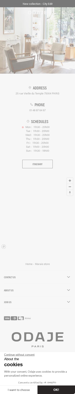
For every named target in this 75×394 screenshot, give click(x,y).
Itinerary (37, 164)
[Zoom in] (70, 181)
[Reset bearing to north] (70, 193)
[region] (37, 213)
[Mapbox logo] (3, 246)
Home (29, 264)
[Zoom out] (70, 187)
